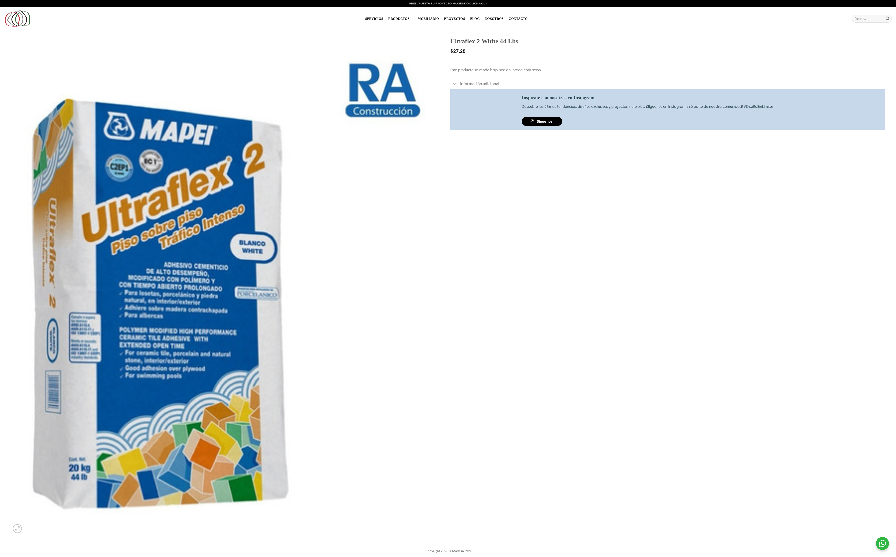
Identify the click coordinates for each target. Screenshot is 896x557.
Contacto (518, 19)
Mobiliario (428, 19)
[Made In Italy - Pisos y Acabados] (19, 18)
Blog (475, 19)
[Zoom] (17, 528)
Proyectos (454, 19)
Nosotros (494, 19)
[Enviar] (888, 19)
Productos (399, 19)
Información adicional (479, 83)
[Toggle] (454, 84)
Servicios (374, 19)
